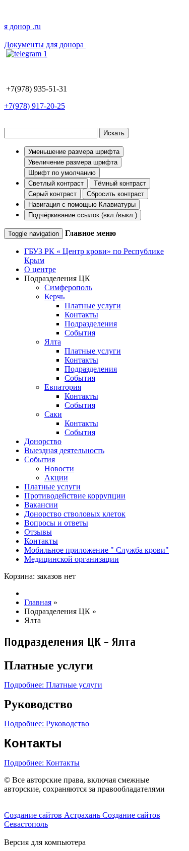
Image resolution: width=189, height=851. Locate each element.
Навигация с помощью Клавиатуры (82, 204)
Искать (113, 133)
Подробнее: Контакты (42, 762)
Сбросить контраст (115, 194)
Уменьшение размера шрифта (73, 151)
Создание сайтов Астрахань (53, 815)
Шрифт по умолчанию (62, 173)
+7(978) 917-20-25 (34, 106)
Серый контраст (52, 194)
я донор (22, 26)
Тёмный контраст (120, 183)
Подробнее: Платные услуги (53, 684)
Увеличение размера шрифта (72, 162)
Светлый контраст (56, 183)
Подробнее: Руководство (46, 723)
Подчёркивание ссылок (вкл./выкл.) (82, 215)
